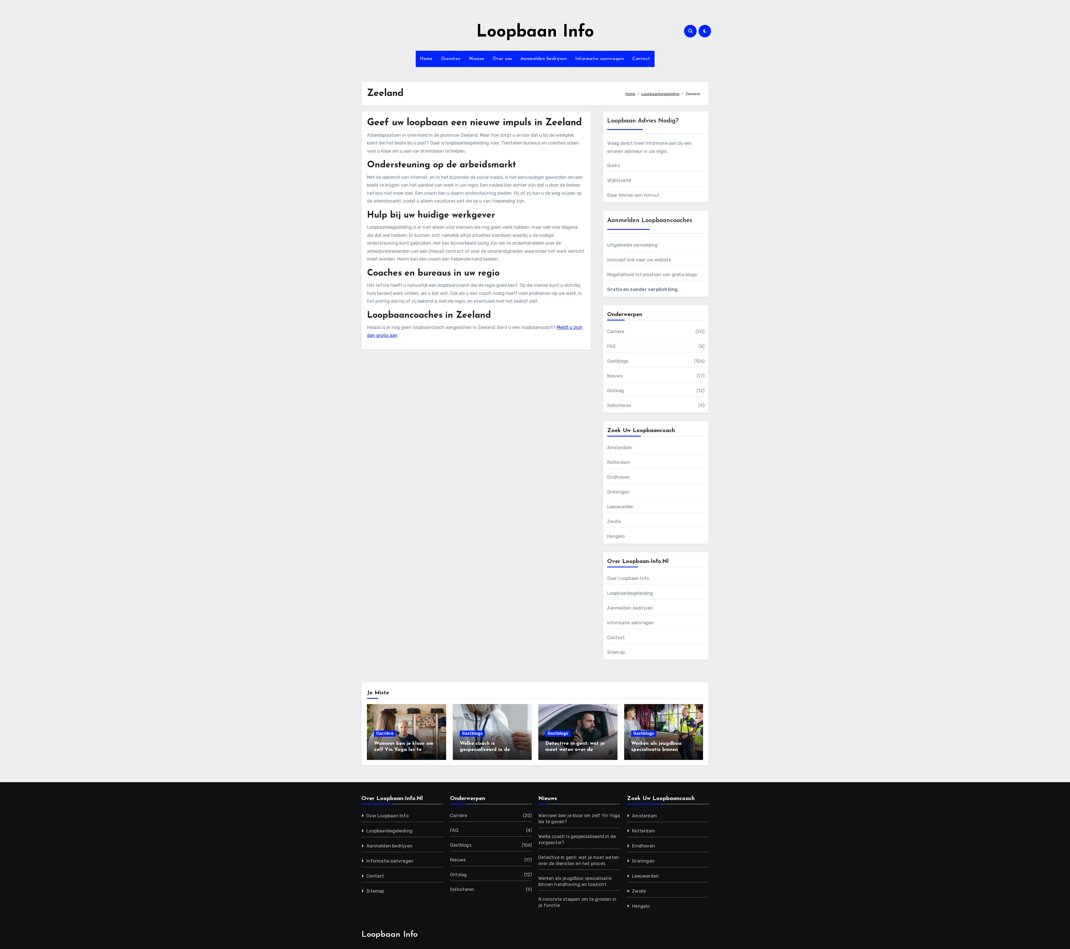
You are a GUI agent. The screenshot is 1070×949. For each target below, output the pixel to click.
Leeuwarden (620, 506)
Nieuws (476, 59)
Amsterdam (619, 447)
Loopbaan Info (535, 32)
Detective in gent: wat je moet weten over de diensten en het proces (575, 749)
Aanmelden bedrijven (544, 59)
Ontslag (615, 390)
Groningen (618, 492)
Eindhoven (618, 477)
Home (426, 59)
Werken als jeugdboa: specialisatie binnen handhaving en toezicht (659, 749)
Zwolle (614, 521)
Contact (641, 59)
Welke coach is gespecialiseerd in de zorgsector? (485, 749)
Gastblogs (618, 361)
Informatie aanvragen (599, 59)
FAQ (611, 346)
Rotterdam (618, 462)
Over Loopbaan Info (628, 578)
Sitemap (616, 652)
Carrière (615, 331)
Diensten (451, 59)
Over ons (502, 59)
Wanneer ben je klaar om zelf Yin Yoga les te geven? (404, 749)
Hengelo (616, 536)
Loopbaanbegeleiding (630, 593)
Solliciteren (619, 405)
